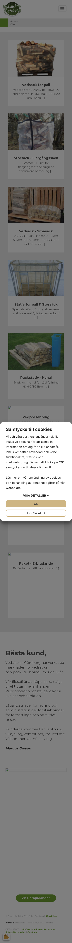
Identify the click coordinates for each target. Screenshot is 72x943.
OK (36, 504)
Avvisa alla (36, 513)
